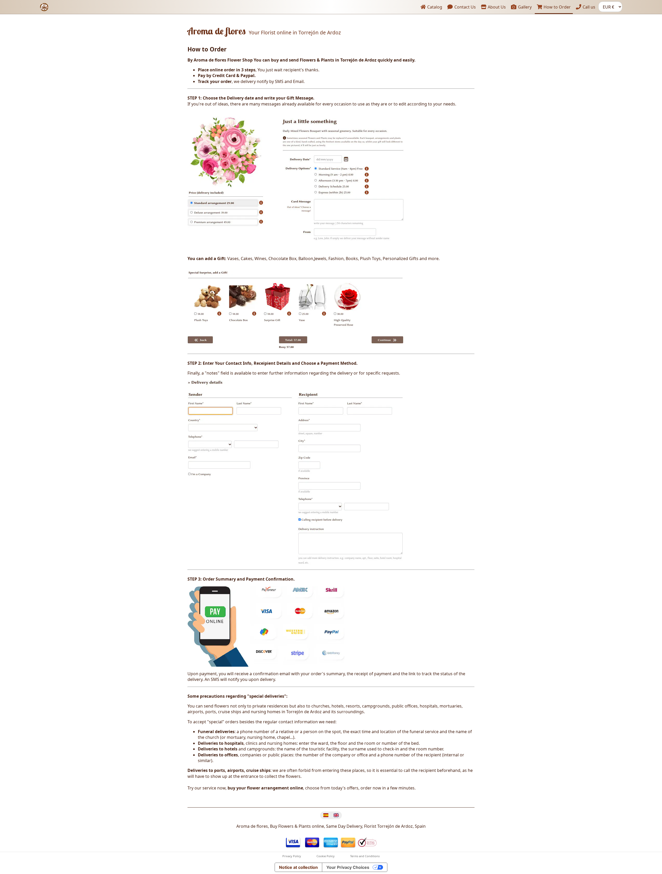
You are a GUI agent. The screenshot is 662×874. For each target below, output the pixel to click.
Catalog (434, 7)
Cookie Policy (326, 856)
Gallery (524, 7)
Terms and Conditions (365, 856)
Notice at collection (298, 867)
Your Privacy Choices (347, 867)
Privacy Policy (291, 856)
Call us (588, 7)
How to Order (557, 7)
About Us (496, 7)
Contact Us (464, 7)
